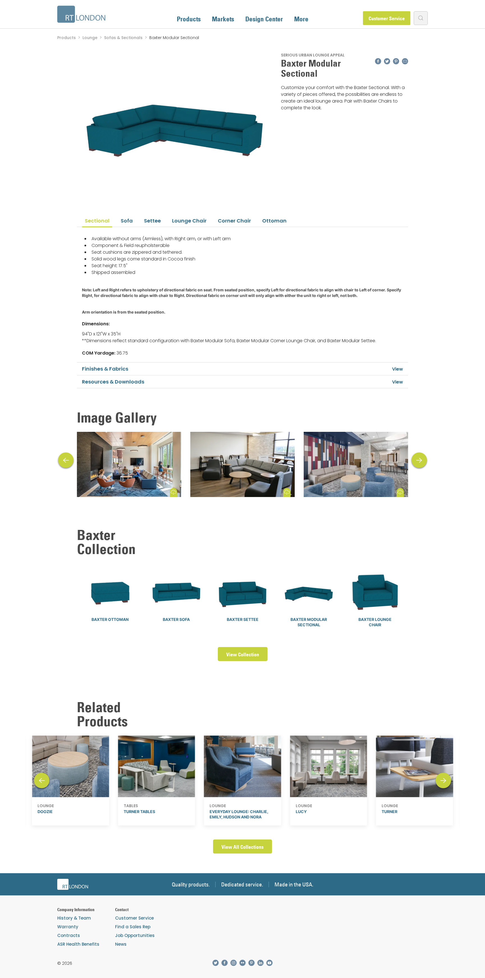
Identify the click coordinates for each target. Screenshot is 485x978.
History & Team (74, 918)
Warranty (67, 927)
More (301, 19)
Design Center (264, 19)
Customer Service (387, 18)
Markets (223, 19)
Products (189, 19)
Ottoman (274, 220)
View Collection (242, 654)
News (121, 944)
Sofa (127, 220)
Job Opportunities (135, 935)
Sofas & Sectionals (123, 37)
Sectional (97, 220)
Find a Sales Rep (132, 927)
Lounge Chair (189, 220)
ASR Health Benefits (78, 944)
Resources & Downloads (113, 381)
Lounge (90, 37)
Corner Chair (234, 220)
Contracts (68, 935)
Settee (152, 220)
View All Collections (242, 847)
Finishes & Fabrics (105, 368)
